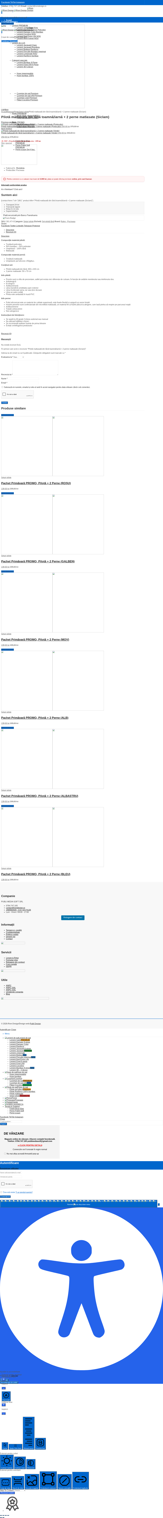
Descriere (5, 236)
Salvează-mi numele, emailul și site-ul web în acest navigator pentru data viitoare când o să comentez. (47, 387)
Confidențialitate (13, 932)
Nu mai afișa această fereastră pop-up (23, 1154)
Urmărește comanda (14, 992)
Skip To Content (7, 1490)
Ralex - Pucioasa (68, 222)
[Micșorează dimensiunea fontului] (4, 1388)
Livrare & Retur (12, 958)
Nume (4, 379)
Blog (8, 994)
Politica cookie (12, 934)
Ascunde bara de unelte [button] (9, 1382)
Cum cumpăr (11, 964)
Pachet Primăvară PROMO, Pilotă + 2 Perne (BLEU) (35, 874)
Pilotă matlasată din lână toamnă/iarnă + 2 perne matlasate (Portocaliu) (31, 127)
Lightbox (4, 110)
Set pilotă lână (48, 222)
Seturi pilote (24, 112)
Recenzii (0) (6, 334)
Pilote (16, 112)
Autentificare (5, 1030)
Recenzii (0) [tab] (11, 232)
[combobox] (78, 1204)
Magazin (10, 112)
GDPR (9, 966)
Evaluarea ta (7, 357)
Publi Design (35, 1024)
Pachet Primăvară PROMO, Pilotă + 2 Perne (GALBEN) (38, 561)
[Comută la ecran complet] (3, 1515)
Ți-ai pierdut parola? (24, 1192)
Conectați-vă (5, 1196)
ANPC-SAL (11, 988)
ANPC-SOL (11, 990)
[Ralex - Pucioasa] (19, 164)
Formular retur (12, 960)
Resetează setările (7, 1493)
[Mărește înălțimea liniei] (4, 1404)
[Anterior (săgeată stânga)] (1, 1517)
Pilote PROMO (18, 122)
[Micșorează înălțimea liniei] (4, 1413)
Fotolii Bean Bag (23, 142)
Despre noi (10, 937)
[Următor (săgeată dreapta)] (3, 1517)
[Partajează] (6, 1515)
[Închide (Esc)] (8, 1515)
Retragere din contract (15, 962)
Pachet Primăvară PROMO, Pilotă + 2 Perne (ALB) (34, 717)
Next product (6, 129)
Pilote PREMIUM (19, 114)
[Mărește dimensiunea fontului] (4, 1379)
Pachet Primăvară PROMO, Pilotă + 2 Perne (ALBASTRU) (39, 795)
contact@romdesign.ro (15, 908)
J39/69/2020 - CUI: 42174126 (18, 910)
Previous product (8, 122)
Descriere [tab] (10, 230)
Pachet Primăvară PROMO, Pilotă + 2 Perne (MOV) (35, 639)
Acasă (4, 112)
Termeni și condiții (14, 930)
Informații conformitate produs (14, 185)
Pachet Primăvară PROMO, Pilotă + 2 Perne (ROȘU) (36, 483)
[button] (159, 1204)
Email (4, 383)
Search (3, 1124)
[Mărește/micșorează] (1, 1515)
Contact (9, 939)
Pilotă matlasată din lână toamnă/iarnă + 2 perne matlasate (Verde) (29, 133)
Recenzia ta (7, 375)
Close (13, 1030)
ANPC (8, 986)
